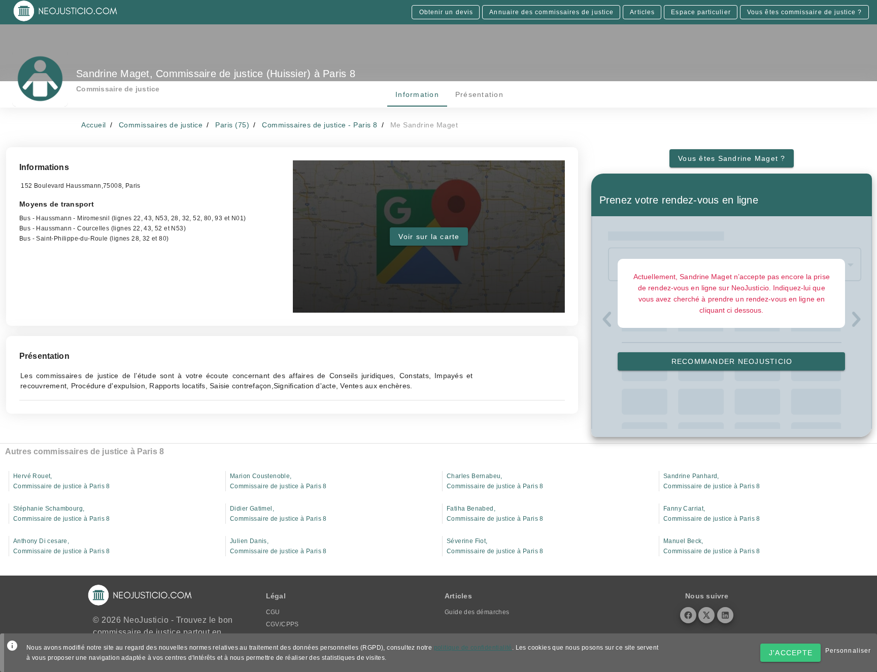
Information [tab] (417, 94)
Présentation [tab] (479, 94)
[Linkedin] (725, 615)
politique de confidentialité (473, 647)
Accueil (93, 125)
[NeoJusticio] (65, 20)
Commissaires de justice (161, 125)
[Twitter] (706, 615)
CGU (273, 612)
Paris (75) (232, 125)
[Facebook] (688, 615)
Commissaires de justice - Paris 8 (320, 125)
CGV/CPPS (282, 624)
